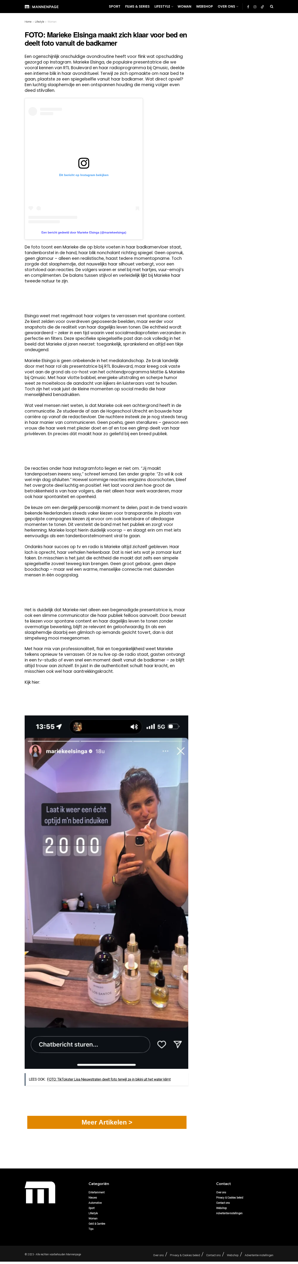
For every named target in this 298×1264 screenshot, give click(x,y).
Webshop (204, 6)
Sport (114, 6)
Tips (91, 1228)
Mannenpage (73, 1254)
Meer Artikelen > (107, 1122)
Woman (184, 6)
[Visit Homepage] (41, 6)
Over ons (226, 6)
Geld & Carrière (97, 1223)
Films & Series (137, 6)
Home (28, 21)
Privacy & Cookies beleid (229, 1197)
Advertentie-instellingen (229, 1213)
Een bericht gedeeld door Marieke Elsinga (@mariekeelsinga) (83, 232)
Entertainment (97, 1192)
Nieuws (93, 1197)
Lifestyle (162, 6)
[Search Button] (271, 6)
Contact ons (223, 1202)
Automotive (95, 1202)
